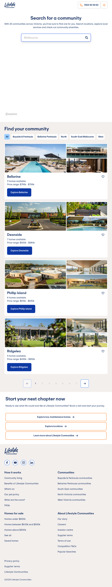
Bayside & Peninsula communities (75, 478)
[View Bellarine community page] (56, 171)
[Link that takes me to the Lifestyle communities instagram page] (23, 462)
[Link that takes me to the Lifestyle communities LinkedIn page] (31, 462)
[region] (56, 74)
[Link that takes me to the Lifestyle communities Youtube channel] (15, 462)
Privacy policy (11, 561)
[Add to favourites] (103, 177)
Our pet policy (11, 494)
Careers (62, 524)
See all (7, 535)
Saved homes (11, 541)
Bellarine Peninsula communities (74, 483)
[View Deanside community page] (56, 229)
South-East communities (70, 489)
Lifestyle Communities (16, 572)
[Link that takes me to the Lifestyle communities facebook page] (7, 462)
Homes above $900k (15, 530)
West (100, 136)
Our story (62, 519)
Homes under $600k (15, 519)
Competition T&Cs (67, 546)
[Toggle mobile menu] (104, 5)
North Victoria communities (72, 494)
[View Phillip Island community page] (56, 288)
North (64, 136)
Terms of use (64, 541)
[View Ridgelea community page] (56, 346)
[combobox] (56, 38)
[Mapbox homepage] (11, 114)
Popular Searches (67, 551)
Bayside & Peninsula (23, 136)
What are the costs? (14, 500)
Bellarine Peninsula (47, 136)
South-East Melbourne (82, 136)
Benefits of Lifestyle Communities (21, 483)
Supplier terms (65, 535)
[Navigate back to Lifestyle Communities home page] (9, 5)
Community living (13, 478)
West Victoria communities (71, 500)
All (7, 136)
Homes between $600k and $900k (22, 524)
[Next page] (85, 383)
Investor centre (65, 530)
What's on (9, 489)
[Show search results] (86, 37)
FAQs (7, 505)
